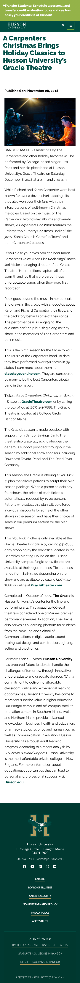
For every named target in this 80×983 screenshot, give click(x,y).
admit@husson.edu (50, 859)
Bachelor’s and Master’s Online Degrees (40, 945)
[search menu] (63, 25)
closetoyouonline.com (22, 374)
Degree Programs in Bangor (40, 962)
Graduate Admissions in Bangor (40, 953)
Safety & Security (40, 896)
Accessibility (40, 921)
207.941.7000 (26, 859)
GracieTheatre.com (37, 402)
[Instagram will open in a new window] (49, 866)
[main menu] (70, 26)
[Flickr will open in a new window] (55, 866)
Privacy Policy (40, 913)
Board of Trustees (40, 887)
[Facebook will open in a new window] (26, 866)
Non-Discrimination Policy (40, 904)
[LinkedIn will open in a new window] (42, 866)
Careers (40, 879)
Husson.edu (14, 782)
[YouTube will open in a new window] (34, 866)
